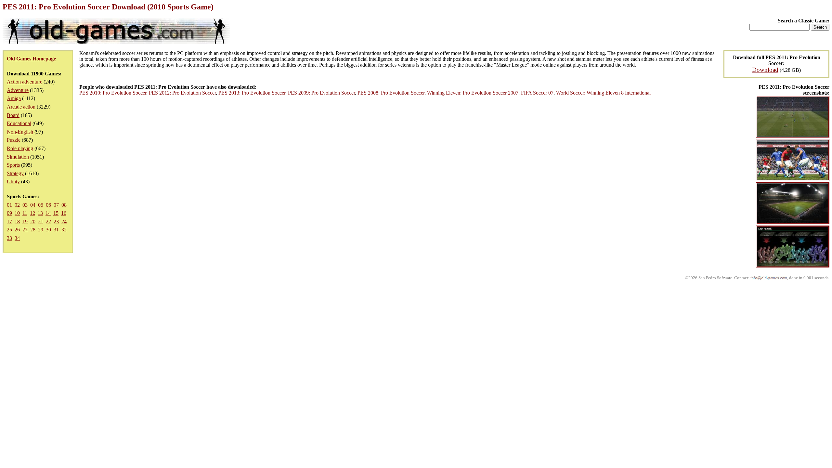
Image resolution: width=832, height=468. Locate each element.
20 (32, 221)
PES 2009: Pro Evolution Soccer (321, 93)
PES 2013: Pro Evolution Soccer (251, 93)
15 (55, 213)
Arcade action (21, 107)
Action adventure (24, 81)
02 (17, 205)
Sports (13, 165)
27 (25, 229)
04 (32, 205)
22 (48, 221)
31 (56, 229)
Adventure (18, 90)
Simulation (18, 157)
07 (56, 205)
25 (9, 229)
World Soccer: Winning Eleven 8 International (603, 93)
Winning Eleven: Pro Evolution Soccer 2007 (472, 93)
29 (40, 229)
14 (48, 213)
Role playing (20, 148)
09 (9, 213)
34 (17, 238)
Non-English (20, 132)
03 (25, 205)
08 (64, 205)
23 (56, 221)
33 (9, 238)
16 (63, 213)
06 (48, 205)
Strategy (15, 173)
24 (64, 221)
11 (24, 213)
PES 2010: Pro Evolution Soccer (112, 93)
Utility (13, 181)
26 (17, 229)
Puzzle (13, 140)
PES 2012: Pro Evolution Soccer (182, 93)
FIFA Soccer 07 (537, 93)
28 (32, 229)
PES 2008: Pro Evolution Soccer (391, 93)
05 (40, 205)
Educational (19, 123)
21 (40, 221)
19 (25, 221)
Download (765, 69)
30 (48, 229)
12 (32, 213)
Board (13, 115)
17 (9, 221)
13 (40, 213)
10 (17, 213)
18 (17, 221)
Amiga (14, 98)
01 (9, 205)
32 (64, 229)
